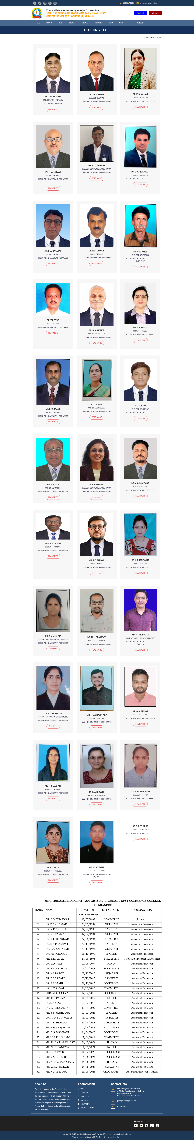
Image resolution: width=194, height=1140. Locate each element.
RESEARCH (85, 23)
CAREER (140, 23)
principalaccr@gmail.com (149, 3)
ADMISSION (84, 1096)
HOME (38, 23)
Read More (96, 497)
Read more (53, 649)
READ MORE (53, 109)
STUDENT (72, 23)
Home (146, 37)
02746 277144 (122, 1106)
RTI (130, 23)
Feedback (140, 13)
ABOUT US (49, 23)
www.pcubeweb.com (114, 1137)
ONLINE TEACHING (87, 1108)
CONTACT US (85, 1104)
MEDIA (111, 23)
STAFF (61, 23)
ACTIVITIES (98, 23)
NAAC (121, 23)
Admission (155, 13)
